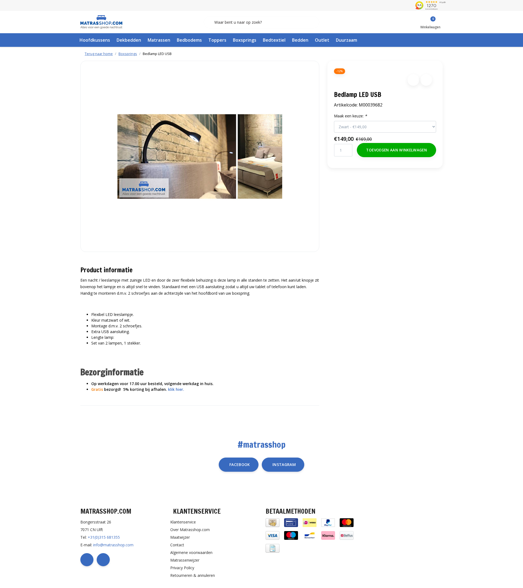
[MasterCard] (347, 522)
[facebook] (86, 559)
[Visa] (272, 535)
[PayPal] (328, 522)
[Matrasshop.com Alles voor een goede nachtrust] (101, 22)
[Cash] (272, 522)
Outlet (322, 40)
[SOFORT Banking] (328, 535)
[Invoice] (272, 547)
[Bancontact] (310, 535)
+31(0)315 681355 (104, 537)
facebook (239, 464)
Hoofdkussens (95, 40)
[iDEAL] (310, 522)
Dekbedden (129, 40)
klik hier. (176, 389)
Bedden (300, 40)
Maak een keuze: (350, 115)
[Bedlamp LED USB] (199, 156)
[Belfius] (347, 535)
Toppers (217, 40)
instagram (284, 464)
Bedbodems (189, 40)
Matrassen (159, 40)
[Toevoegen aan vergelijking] (426, 80)
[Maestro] (291, 535)
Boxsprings (244, 40)
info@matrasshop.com (113, 544)
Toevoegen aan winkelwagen (396, 150)
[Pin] (291, 522)
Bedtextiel (274, 40)
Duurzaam (346, 40)
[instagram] (103, 559)
